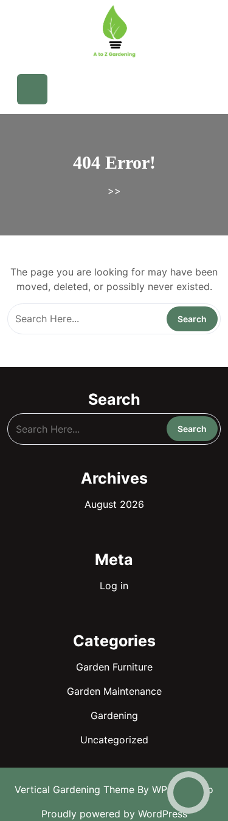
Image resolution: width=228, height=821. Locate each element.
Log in (114, 585)
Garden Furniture (114, 667)
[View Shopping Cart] (141, 89)
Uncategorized (114, 740)
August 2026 (114, 504)
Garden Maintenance (114, 691)
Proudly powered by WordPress (114, 814)
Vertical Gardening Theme (76, 789)
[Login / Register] (178, 89)
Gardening (114, 715)
